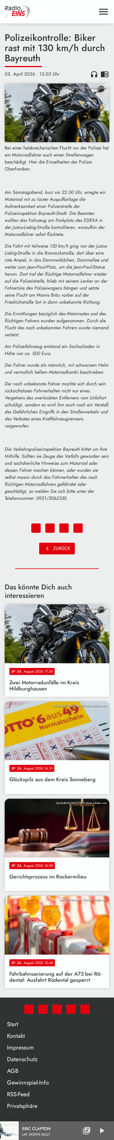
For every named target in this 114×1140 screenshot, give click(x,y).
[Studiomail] (71, 1009)
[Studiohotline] (85, 1009)
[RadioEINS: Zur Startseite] (50, 12)
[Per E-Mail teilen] (78, 528)
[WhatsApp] (29, 1009)
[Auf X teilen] (50, 528)
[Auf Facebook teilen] (36, 528)
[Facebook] (43, 1009)
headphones (94, 74)
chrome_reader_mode (105, 74)
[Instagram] (57, 1009)
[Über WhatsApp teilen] (64, 528)
